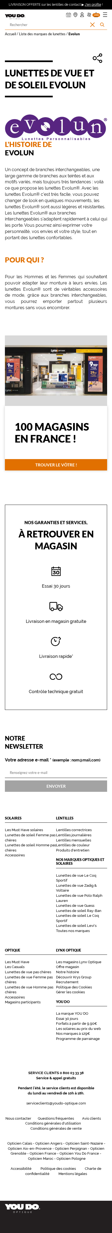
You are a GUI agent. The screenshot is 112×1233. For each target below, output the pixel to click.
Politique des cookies (58, 1169)
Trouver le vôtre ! (56, 464)
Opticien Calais (19, 1143)
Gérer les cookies (70, 992)
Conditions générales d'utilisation (53, 1123)
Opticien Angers (48, 1143)
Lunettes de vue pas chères (28, 972)
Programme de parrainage (78, 1039)
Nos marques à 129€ (73, 1034)
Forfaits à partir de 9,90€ (76, 1023)
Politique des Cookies (74, 987)
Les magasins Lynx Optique (78, 962)
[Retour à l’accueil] (56, 1208)
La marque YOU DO (72, 1013)
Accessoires (15, 855)
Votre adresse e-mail (52, 760)
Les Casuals (14, 967)
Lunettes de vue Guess (75, 906)
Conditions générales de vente (56, 1128)
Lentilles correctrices (74, 830)
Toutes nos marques (73, 931)
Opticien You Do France (79, 1153)
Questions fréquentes (56, 1118)
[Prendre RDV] (68, 13)
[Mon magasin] (75, 13)
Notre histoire (67, 972)
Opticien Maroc (40, 1159)
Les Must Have (17, 962)
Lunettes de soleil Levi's (76, 926)
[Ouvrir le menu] (105, 15)
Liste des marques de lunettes (42, 34)
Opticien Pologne (71, 1159)
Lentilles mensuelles (73, 840)
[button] (96, 13)
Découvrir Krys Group (73, 977)
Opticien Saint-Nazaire (84, 1143)
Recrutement (67, 982)
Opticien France (43, 1153)
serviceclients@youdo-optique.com (56, 1103)
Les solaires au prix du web (78, 1029)
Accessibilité (21, 1169)
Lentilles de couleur (73, 845)
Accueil (10, 34)
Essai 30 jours (67, 1019)
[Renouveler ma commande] (89, 13)
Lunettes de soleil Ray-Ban (78, 911)
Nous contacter (18, 1118)
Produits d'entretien (72, 850)
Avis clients (91, 1118)
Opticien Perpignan (71, 1148)
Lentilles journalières (73, 835)
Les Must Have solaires (24, 830)
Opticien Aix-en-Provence (30, 1148)
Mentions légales (72, 1174)
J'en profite (93, 5)
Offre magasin (67, 967)
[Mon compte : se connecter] (82, 13)
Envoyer (56, 786)
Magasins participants (23, 1002)
